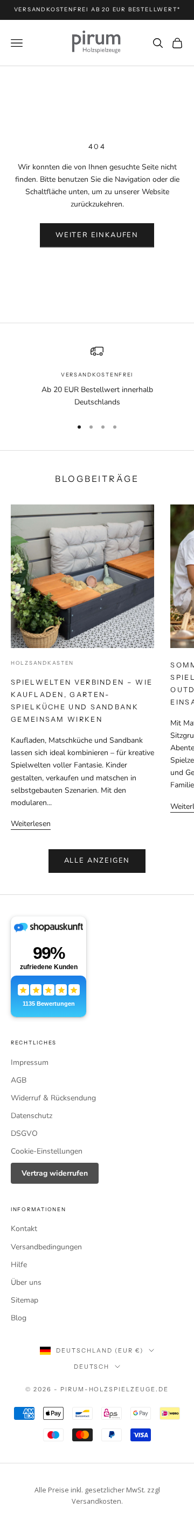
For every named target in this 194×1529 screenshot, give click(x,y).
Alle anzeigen (97, 860)
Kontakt (24, 1229)
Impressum (29, 1062)
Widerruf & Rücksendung (53, 1098)
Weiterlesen (31, 824)
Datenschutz (31, 1116)
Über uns (26, 1282)
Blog (18, 1318)
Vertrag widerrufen (55, 1173)
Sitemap (24, 1300)
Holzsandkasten (42, 663)
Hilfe (19, 1265)
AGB (18, 1080)
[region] (97, 376)
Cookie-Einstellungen (46, 1151)
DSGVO (24, 1133)
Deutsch (92, 1366)
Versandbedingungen (46, 1247)
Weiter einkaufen (97, 235)
